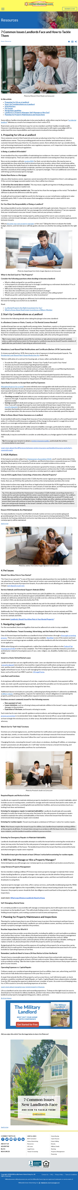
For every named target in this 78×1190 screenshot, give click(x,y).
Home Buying (55, 1136)
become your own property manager (20, 224)
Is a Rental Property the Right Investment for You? (23, 308)
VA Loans (30, 1146)
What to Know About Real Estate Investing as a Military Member (29, 310)
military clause (7, 694)
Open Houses (55, 1138)
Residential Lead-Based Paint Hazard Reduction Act (20, 355)
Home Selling (55, 1141)
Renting (53, 1149)
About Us (5, 1144)
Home (2, 41)
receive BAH (29, 161)
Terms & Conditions (71, 1174)
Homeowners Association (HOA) (39, 459)
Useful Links (31, 1136)
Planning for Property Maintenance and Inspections (25, 115)
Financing (54, 1154)
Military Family (55, 1146)
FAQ (51, 1174)
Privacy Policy (59, 1174)
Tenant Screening (32, 1151)
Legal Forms (30, 1149)
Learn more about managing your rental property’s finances (22, 987)
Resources (8, 41)
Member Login (70, 9)
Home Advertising (32, 1141)
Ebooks (53, 1144)
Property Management (58, 1151)
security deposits (11, 407)
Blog (3, 1149)
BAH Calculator (31, 1138)
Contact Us (45, 1174)
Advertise (5, 1146)
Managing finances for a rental (12, 387)
